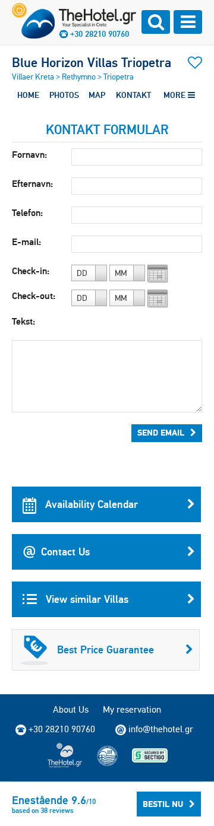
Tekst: (23, 321)
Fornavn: (29, 154)
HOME (28, 95)
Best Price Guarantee (105, 649)
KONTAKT (133, 95)
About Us (71, 709)
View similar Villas (85, 599)
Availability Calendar (90, 504)
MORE (175, 95)
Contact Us (65, 551)
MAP (97, 95)
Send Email (160, 432)
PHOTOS (64, 95)
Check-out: (33, 296)
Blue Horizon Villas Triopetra (91, 62)
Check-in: (30, 271)
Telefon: (27, 212)
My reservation (132, 709)
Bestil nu (163, 804)
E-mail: (26, 242)
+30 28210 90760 (99, 33)
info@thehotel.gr (160, 729)
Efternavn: (32, 183)
